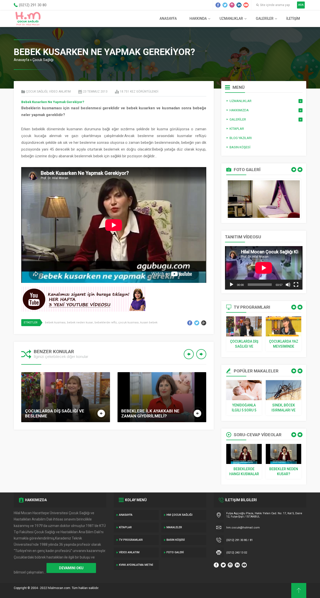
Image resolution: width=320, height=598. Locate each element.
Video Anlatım (60, 91)
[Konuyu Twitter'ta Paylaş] (196, 322)
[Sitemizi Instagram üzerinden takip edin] (232, 5)
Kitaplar (125, 527)
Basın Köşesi (175, 539)
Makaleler (174, 527)
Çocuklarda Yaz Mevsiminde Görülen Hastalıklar (283, 344)
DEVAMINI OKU (71, 568)
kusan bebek (149, 322)
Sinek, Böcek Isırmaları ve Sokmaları (284, 408)
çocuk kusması (128, 322)
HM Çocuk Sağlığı (179, 514)
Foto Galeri (175, 552)
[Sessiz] (288, 284)
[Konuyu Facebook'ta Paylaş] (189, 322)
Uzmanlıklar (231, 19)
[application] (263, 268)
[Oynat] (231, 284)
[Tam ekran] (296, 284)
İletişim (293, 19)
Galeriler (265, 19)
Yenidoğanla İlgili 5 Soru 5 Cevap (244, 408)
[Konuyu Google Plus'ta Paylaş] (203, 322)
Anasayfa (168, 19)
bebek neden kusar (80, 322)
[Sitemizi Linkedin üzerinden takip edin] (239, 5)
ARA (301, 5)
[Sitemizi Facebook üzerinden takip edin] (218, 5)
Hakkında (198, 19)
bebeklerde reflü (105, 322)
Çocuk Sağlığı (43, 60)
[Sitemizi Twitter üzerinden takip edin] (225, 5)
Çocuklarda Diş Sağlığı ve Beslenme (244, 344)
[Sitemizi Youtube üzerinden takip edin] (246, 5)
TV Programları (131, 539)
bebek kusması (55, 322)
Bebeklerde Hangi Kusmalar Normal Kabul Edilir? (244, 471)
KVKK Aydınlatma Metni (136, 564)
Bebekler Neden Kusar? (283, 471)
